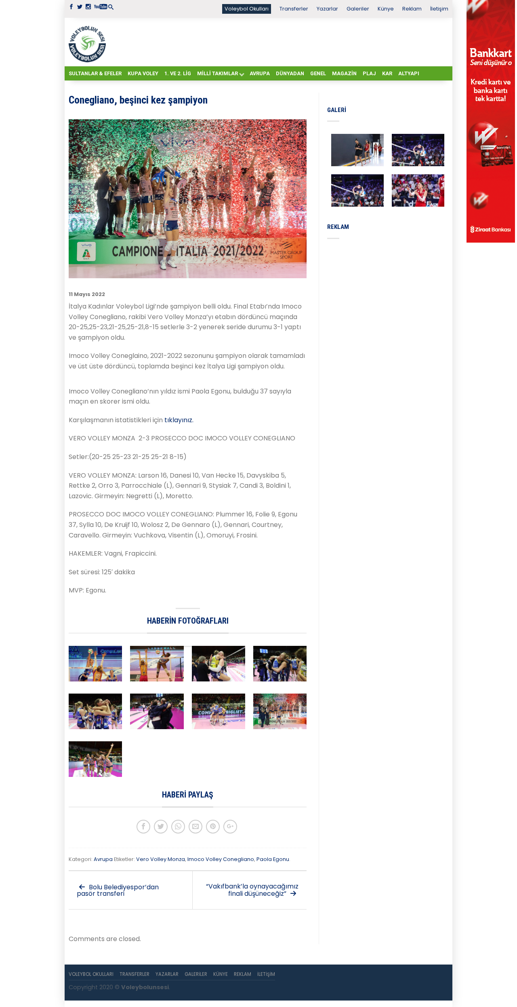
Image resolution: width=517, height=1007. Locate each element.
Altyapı (408, 73)
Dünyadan (290, 73)
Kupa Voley (143, 73)
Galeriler (358, 8)
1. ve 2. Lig (177, 73)
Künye (386, 8)
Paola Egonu (272, 859)
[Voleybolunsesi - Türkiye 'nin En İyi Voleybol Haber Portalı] (89, 42)
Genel (318, 73)
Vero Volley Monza (160, 859)
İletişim (439, 8)
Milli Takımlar (217, 73)
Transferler (294, 8)
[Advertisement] (279, 41)
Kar (387, 73)
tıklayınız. (179, 420)
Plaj (369, 73)
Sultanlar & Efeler (95, 73)
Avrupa (260, 73)
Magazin (344, 73)
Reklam (412, 8)
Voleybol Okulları (247, 8)
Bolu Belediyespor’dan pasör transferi (118, 890)
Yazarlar (327, 8)
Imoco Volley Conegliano (220, 859)
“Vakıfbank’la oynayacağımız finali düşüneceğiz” (252, 890)
